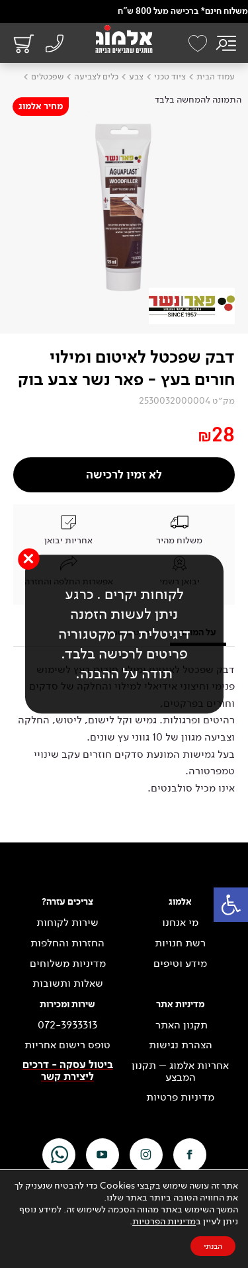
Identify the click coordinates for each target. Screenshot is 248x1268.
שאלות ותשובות (67, 983)
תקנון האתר (180, 1025)
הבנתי (213, 1246)
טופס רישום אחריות (67, 1045)
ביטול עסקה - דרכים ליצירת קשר (67, 1071)
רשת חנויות (180, 943)
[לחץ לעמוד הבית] (124, 39)
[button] (231, 904)
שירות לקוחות (67, 922)
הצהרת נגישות (180, 1045)
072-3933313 (67, 1025)
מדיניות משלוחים (68, 964)
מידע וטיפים (180, 964)
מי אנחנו (180, 922)
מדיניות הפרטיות (164, 1221)
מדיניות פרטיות (180, 1097)
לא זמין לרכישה (124, 475)
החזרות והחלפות (67, 943)
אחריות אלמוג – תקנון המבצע (180, 1071)
